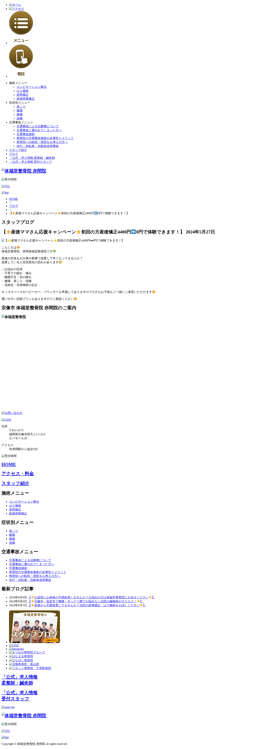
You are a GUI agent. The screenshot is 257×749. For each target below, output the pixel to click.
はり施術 (23, 90)
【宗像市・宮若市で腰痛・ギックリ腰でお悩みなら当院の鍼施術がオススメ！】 (85, 601)
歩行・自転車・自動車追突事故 (38, 146)
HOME (13, 199)
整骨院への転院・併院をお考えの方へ (42, 142)
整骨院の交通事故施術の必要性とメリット (45, 138)
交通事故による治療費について (38, 126)
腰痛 (20, 110)
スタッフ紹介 (18, 150)
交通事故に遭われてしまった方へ (39, 130)
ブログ (13, 153)
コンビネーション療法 (32, 86)
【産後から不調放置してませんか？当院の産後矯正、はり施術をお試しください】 (87, 605)
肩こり (21, 106)
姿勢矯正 (23, 94)
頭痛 (20, 118)
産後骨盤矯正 (26, 98)
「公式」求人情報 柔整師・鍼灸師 (32, 157)
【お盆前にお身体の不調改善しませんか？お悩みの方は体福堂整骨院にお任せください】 (91, 597)
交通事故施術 (26, 134)
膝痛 (20, 114)
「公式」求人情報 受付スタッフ (30, 161)
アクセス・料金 (18, 473)
